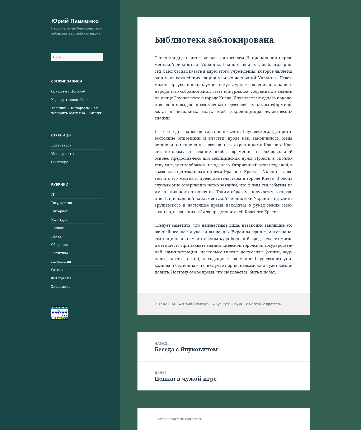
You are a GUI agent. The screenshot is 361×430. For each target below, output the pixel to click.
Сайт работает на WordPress (178, 419)
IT (53, 194)
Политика (59, 253)
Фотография (61, 278)
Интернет (59, 211)
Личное (57, 228)
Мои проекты (62, 153)
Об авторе (59, 162)
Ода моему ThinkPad (68, 91)
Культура (59, 219)
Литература (61, 145)
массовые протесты (265, 304)
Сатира (57, 269)
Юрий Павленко (75, 20)
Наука (56, 236)
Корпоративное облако (70, 99)
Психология (61, 261)
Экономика (60, 286)
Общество (59, 244)
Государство (61, 202)
